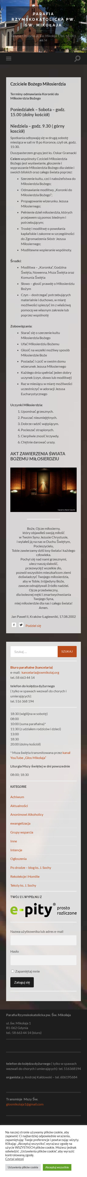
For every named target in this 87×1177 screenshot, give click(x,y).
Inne (13, 841)
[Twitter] (21, 625)
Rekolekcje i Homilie (24, 876)
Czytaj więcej (14, 1159)
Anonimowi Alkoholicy (26, 814)
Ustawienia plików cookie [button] (23, 1167)
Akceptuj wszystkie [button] (57, 1167)
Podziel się (33, 626)
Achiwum (17, 797)
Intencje (16, 850)
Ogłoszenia (18, 859)
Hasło (14, 951)
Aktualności (19, 806)
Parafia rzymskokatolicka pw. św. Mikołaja (44, 19)
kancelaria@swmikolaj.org (40, 672)
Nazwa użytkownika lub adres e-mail (36, 931)
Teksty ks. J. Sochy (23, 885)
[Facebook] (14, 625)
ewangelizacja (20, 823)
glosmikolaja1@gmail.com (25, 1104)
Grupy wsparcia (21, 832)
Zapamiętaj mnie (27, 971)
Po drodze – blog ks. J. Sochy (30, 867)
